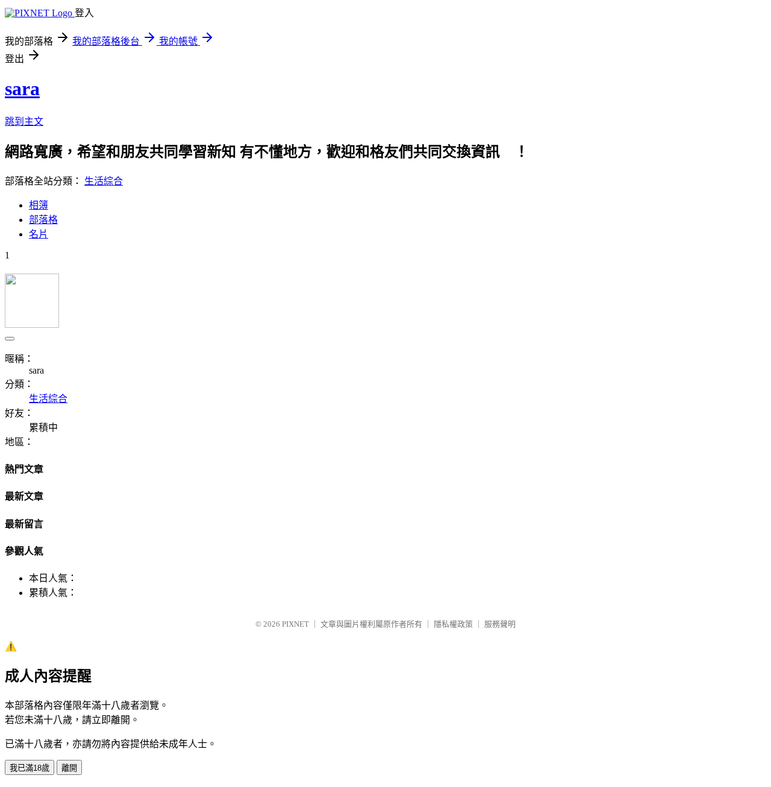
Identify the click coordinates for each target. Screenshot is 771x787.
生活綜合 (103, 181)
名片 (38, 234)
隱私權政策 (453, 624)
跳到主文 (24, 121)
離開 (69, 768)
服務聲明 (500, 624)
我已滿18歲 (29, 768)
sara (22, 88)
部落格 (43, 220)
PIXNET (295, 624)
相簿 (38, 205)
